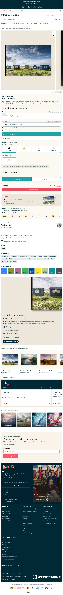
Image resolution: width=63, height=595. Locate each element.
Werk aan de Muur (9, 537)
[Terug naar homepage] (10, 15)
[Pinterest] (11, 566)
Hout (52, 259)
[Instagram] (9, 566)
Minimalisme (12, 259)
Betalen (7, 494)
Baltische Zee (52, 256)
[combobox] (27, 19)
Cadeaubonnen (9, 501)
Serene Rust (13, 261)
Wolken (40, 256)
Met (47, 179)
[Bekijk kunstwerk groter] (53, 32)
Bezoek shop (4, 230)
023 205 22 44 (24, 482)
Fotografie (4, 259)
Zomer (45, 256)
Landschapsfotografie (43, 259)
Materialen (34, 23)
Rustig (3, 248)
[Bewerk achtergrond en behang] (53, 35)
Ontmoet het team (39, 499)
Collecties (14, 23)
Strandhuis (5, 261)
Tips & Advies (44, 23)
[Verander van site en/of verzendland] (61, 11)
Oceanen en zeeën (24, 256)
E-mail (17, 485)
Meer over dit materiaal (55, 112)
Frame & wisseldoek (10, 134)
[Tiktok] (18, 566)
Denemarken (32, 259)
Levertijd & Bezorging (10, 497)
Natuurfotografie (22, 259)
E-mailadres (6, 448)
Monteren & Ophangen (11, 499)
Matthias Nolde (9, 96)
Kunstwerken (4, 23)
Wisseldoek (8, 138)
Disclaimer (26, 584)
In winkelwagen (33, 189)
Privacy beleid (49, 584)
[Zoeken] (59, 19)
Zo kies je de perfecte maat (54, 121)
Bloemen (33, 256)
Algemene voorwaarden (16, 584)
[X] (16, 566)
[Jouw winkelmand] (60, 15)
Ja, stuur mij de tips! (10, 456)
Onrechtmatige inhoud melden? (37, 584)
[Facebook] (13, 566)
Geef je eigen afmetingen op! (16, 128)
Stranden (14, 256)
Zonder (18, 179)
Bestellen (7, 492)
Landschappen (6, 256)
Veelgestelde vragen (10, 490)
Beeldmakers (24, 23)
